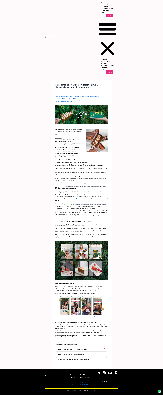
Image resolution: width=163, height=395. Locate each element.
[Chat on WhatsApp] (159, 391)
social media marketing (72, 198)
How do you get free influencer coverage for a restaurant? (81, 354)
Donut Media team (69, 335)
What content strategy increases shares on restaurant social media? (81, 359)
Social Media (106, 4)
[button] (107, 39)
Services (103, 3)
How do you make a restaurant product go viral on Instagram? (81, 349)
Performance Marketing (109, 8)
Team (102, 12)
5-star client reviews (86, 335)
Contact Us (109, 15)
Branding (105, 6)
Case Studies (105, 10)
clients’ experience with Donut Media (64, 336)
